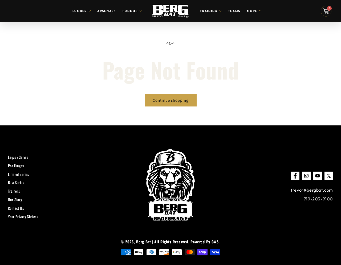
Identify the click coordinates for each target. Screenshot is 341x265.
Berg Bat (143, 241)
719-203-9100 (318, 198)
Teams (234, 11)
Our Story (15, 199)
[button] (326, 11)
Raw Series (16, 182)
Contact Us (16, 208)
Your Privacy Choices (23, 216)
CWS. (216, 241)
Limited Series (18, 174)
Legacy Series (18, 157)
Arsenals (106, 11)
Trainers (14, 191)
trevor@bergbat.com (312, 190)
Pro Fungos (16, 165)
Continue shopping (171, 100)
